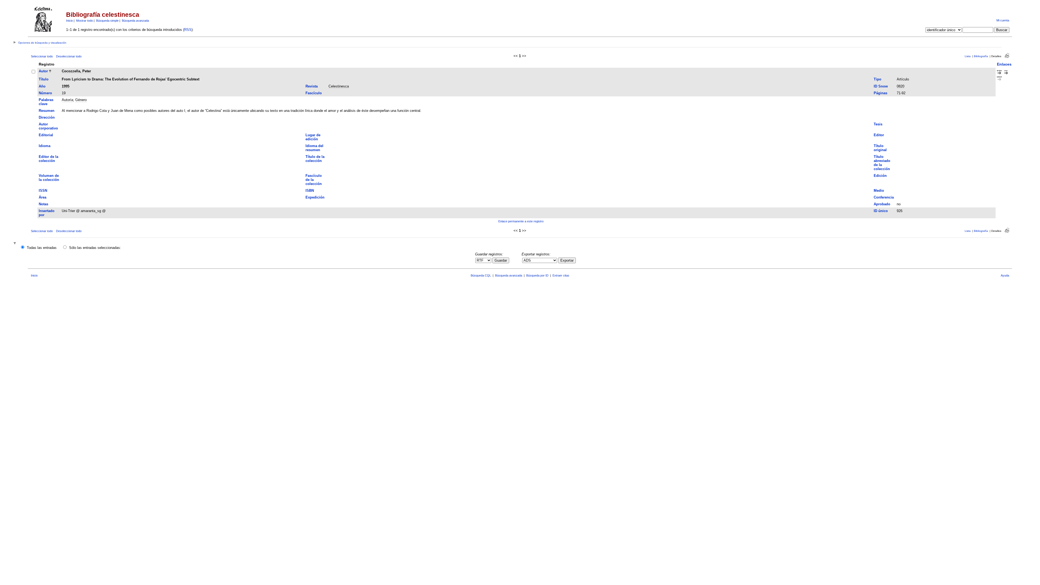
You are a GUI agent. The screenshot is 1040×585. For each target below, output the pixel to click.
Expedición (315, 197)
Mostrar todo (84, 20)
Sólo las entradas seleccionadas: (95, 248)
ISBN (310, 190)
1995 (65, 86)
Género (81, 100)
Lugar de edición (313, 137)
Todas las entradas (42, 248)
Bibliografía (981, 56)
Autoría (67, 100)
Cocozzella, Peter (76, 71)
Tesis (878, 124)
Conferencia (884, 197)
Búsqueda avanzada (135, 20)
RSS (187, 30)
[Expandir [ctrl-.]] (15, 243)
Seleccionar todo (42, 56)
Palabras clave (46, 102)
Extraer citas (560, 275)
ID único (881, 211)
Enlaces (1004, 64)
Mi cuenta (1002, 20)
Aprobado (882, 204)
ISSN (43, 190)
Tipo (877, 79)
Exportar (567, 260)
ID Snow (881, 86)
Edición (880, 176)
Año (42, 86)
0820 (900, 86)
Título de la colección (315, 159)
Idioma (44, 146)
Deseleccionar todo (69, 56)
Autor (43, 71)
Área (42, 197)
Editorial (46, 135)
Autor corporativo (48, 126)
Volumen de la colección (49, 178)
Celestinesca (339, 86)
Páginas (880, 93)
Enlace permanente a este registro (521, 221)
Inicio (69, 20)
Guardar (501, 260)
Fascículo (314, 93)
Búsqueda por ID (537, 275)
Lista (968, 56)
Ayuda (1005, 275)
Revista (312, 86)
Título (43, 79)
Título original (880, 148)
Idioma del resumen (314, 148)
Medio (879, 190)
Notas (43, 204)
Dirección (47, 117)
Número (45, 93)
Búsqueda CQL (481, 275)
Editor (879, 135)
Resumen (46, 111)
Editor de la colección (48, 159)
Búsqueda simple (107, 20)
